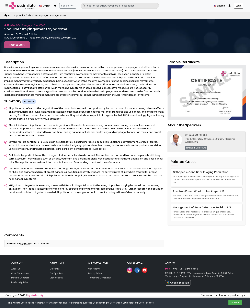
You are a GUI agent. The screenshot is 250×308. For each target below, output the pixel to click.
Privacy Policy (95, 273)
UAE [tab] (175, 268)
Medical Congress (20, 277)
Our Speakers (56, 273)
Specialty (66, 5)
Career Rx (54, 268)
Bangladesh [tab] (191, 268)
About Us (15, 268)
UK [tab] (181, 268)
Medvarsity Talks (19, 282)
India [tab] (168, 268)
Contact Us (94, 268)
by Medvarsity (35, 295)
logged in (25, 243)
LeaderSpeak (56, 277)
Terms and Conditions (99, 277)
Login (238, 5)
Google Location (179, 282)
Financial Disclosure (196, 147)
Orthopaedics (17, 15)
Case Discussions (20, 273)
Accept (235, 302)
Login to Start (17, 44)
